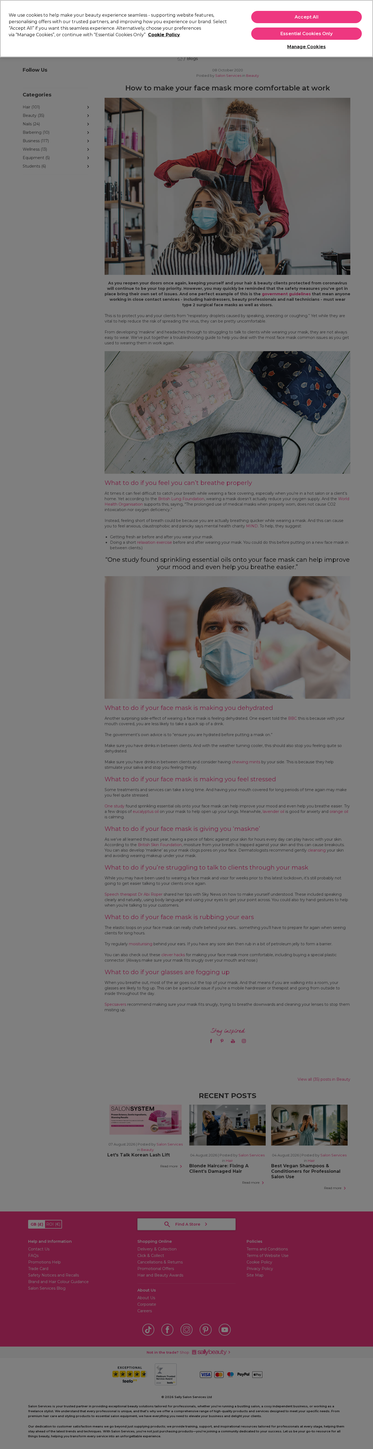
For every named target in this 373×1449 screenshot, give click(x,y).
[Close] (364, 28)
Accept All (306, 17)
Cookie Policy (164, 34)
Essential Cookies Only (306, 33)
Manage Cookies (306, 46)
